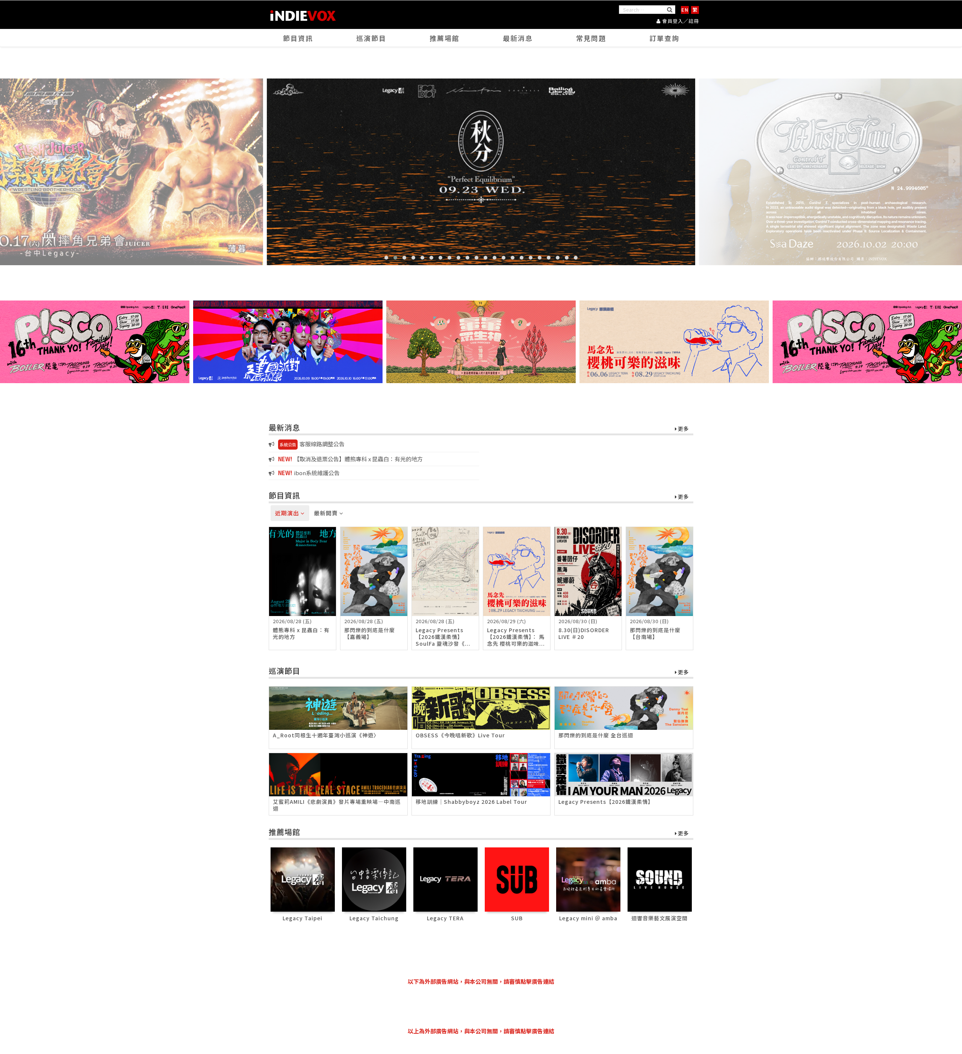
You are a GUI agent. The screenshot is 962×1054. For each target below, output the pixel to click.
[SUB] (517, 879)
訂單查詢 (664, 38)
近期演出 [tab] (288, 513)
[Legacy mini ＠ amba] (588, 879)
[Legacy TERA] (445, 879)
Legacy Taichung (374, 918)
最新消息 (518, 38)
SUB (517, 918)
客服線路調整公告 (312, 444)
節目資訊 (298, 38)
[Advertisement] (481, 1006)
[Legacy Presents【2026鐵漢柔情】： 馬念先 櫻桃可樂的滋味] (674, 341)
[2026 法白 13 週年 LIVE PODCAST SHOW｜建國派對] (288, 341)
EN (684, 9)
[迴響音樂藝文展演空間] (660, 879)
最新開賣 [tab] (326, 513)
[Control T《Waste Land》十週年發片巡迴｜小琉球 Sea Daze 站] (481, 172)
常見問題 (591, 38)
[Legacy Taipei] (303, 879)
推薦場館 (445, 38)
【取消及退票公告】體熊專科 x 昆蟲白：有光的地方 (350, 459)
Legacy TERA (445, 918)
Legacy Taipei (302, 918)
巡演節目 (371, 38)
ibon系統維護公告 (309, 473)
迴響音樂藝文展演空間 (659, 918)
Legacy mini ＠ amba (588, 918)
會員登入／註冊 (680, 20)
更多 (682, 429)
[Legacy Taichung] (374, 879)
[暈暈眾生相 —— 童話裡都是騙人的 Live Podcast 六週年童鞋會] (481, 341)
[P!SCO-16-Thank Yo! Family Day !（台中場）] (94, 341)
